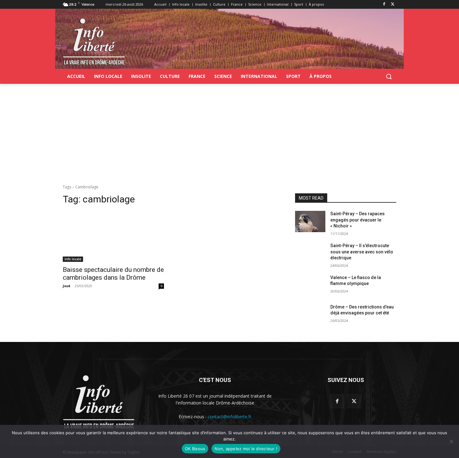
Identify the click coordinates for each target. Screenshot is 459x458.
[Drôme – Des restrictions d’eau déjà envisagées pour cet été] (310, 314)
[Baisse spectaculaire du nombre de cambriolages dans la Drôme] (113, 236)
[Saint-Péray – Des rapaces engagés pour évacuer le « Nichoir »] (310, 221)
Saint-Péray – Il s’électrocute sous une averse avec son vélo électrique (361, 251)
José (66, 285)
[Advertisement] (229, 131)
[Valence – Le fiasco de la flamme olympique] (310, 285)
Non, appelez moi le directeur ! (246, 448)
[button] (388, 76)
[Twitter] (392, 4)
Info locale (73, 259)
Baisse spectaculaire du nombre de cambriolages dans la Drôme (113, 273)
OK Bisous (195, 448)
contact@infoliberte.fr (229, 417)
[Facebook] (383, 4)
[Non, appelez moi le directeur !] (451, 441)
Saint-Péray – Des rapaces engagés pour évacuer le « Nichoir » (357, 219)
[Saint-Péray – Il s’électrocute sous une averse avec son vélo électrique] (310, 253)
